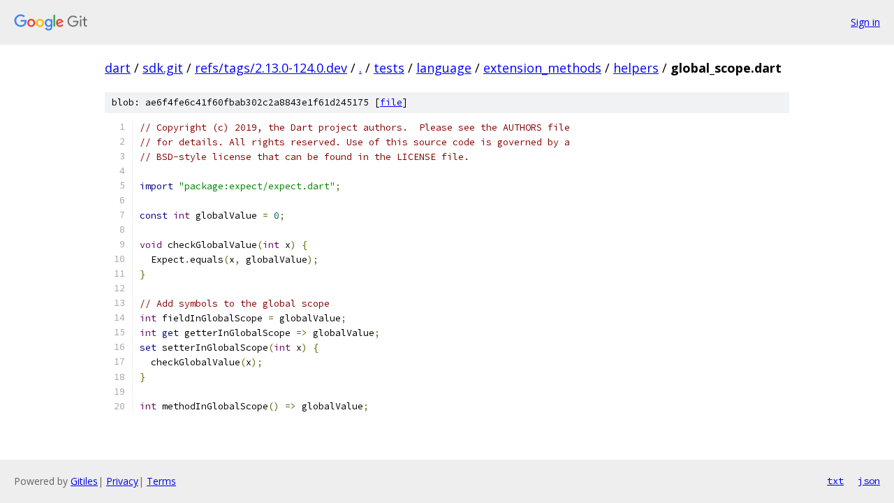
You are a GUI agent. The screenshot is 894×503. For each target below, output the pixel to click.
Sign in (865, 22)
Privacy (122, 481)
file (391, 102)
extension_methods (542, 67)
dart (118, 67)
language (443, 67)
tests (389, 67)
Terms (161, 481)
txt (835, 480)
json (869, 480)
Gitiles (84, 481)
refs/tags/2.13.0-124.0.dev (271, 67)
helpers (636, 67)
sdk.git (162, 67)
